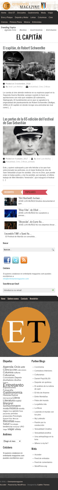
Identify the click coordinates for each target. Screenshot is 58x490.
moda (6, 408)
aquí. (21, 458)
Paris (21, 411)
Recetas (23, 30)
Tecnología (14, 424)
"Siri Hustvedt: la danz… (30, 198)
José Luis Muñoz (15, 87)
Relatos (17, 421)
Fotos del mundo (41, 400)
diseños (17, 380)
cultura (17, 372)
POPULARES (30, 192)
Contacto (24, 298)
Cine (51, 17)
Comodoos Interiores (43, 371)
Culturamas (9, 375)
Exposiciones (9, 387)
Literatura (9, 400)
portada (31, 162)
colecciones (21, 370)
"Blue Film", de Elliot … (29, 210)
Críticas (47, 87)
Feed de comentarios (43, 462)
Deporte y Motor (21, 17)
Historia (7, 395)
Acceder (37, 455)
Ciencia (4, 22)
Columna (8, 372)
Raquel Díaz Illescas (10, 418)
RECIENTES (9, 192)
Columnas (42, 17)
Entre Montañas (41, 397)
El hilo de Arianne (41, 393)
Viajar (50, 13)
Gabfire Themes (43, 485)
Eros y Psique (7, 17)
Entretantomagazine (14, 482)
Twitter (15, 260)
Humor (14, 395)
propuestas (7, 416)
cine (14, 369)
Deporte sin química (42, 382)
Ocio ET (11, 13)
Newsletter (34, 298)
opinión (15, 411)
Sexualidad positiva (42, 433)
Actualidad (33, 87)
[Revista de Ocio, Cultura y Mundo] (29, 5)
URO (22, 427)
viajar (11, 429)
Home (3, 13)
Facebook (7, 260)
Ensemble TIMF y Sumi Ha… (18, 233)
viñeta (18, 429)
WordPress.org (40, 466)
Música (27, 22)
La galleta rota (40, 404)
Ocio (10, 411)
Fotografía (8, 390)
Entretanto (51, 30)
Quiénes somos (13, 298)
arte (23, 367)
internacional (7, 398)
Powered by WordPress (17, 485)
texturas (16, 427)
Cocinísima (39, 367)
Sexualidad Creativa (43, 429)
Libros (16, 397)
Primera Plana (16, 22)
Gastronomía (33, 13)
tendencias (8, 426)
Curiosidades (8, 378)
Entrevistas (36, 22)
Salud (6, 424)
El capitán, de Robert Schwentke (24, 47)
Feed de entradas (41, 458)
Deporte (18, 378)
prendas (14, 413)
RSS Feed (24, 260)
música (13, 408)
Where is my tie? (41, 443)
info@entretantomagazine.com (16, 279)
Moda (43, 13)
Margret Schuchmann (12, 404)
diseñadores (8, 380)
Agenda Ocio (10, 30)
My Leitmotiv (39, 418)
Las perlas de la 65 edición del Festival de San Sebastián (28, 120)
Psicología (17, 416)
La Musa (38, 408)
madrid (18, 401)
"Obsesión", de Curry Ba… (31, 221)
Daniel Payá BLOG (42, 378)
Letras (33, 17)
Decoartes (21, 13)
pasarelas (6, 414)
